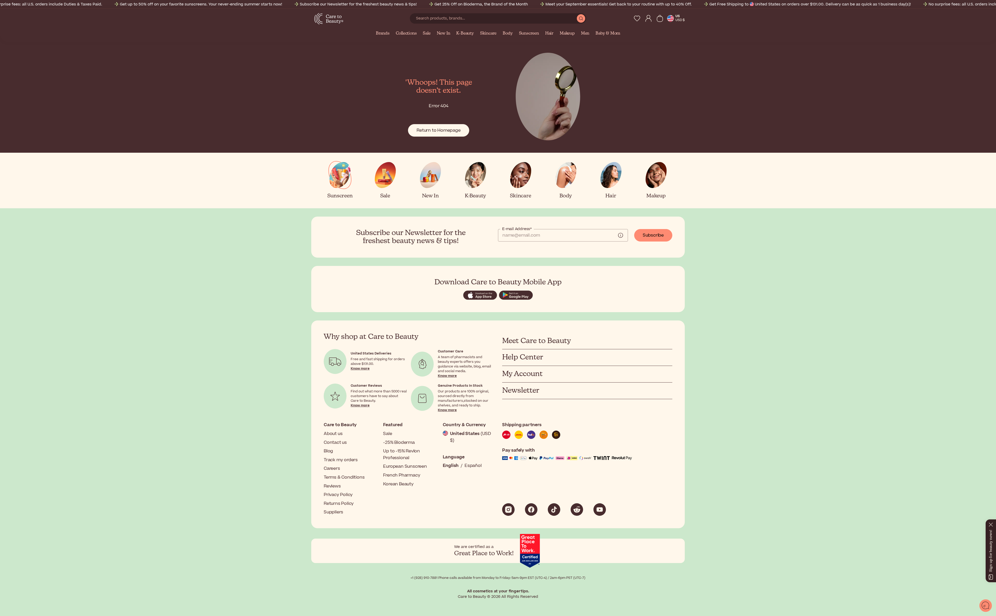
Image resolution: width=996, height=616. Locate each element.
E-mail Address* (517, 229)
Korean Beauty (398, 484)
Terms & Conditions (344, 477)
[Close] (991, 523)
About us (333, 434)
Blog (328, 451)
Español (473, 466)
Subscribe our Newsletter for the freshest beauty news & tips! (358, 4)
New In (443, 33)
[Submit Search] (581, 18)
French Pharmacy (401, 475)
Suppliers (333, 512)
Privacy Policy (338, 495)
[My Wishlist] (637, 18)
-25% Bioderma (398, 442)
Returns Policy (339, 503)
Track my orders (341, 460)
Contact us (335, 442)
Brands (383, 33)
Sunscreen (529, 33)
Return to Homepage (438, 130)
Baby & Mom (608, 33)
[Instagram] (508, 509)
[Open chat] (985, 605)
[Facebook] (531, 509)
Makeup (567, 33)
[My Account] (648, 18)
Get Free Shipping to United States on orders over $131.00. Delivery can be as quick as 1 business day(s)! (810, 4)
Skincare (488, 33)
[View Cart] (660, 18)
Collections (406, 33)
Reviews (332, 486)
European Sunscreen (405, 466)
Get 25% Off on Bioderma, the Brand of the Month (481, 4)
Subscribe (653, 235)
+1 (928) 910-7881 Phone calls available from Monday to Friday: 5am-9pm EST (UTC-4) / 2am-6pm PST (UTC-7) (498, 577)
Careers (332, 468)
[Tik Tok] (554, 509)
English (451, 466)
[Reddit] (577, 509)
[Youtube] (599, 509)
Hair (549, 33)
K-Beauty (465, 33)
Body (508, 33)
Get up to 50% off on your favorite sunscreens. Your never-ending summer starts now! (201, 4)
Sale (426, 33)
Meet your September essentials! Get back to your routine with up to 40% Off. (618, 4)
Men (585, 33)
